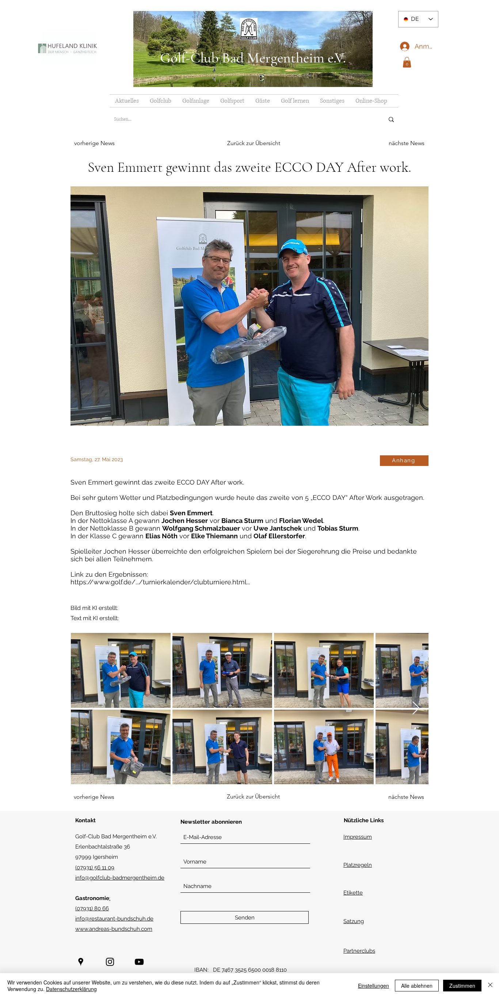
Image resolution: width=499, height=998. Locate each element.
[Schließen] (490, 985)
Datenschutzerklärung (71, 989)
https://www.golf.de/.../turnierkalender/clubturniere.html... (160, 582)
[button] (407, 62)
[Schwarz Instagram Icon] (109, 961)
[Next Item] (416, 708)
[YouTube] (139, 961)
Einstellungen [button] (373, 985)
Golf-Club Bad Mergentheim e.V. (253, 58)
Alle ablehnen (417, 985)
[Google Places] (80, 961)
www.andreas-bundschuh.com (113, 929)
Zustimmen (462, 985)
